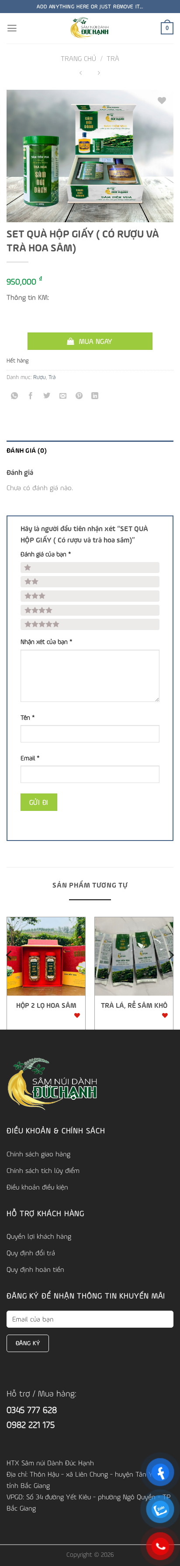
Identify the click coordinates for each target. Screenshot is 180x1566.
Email (30, 758)
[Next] (170, 972)
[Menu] (12, 28)
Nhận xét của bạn (47, 641)
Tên (28, 717)
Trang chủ (78, 58)
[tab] (90, 450)
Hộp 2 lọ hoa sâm (46, 1005)
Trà (113, 58)
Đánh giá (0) (27, 450)
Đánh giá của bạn (46, 554)
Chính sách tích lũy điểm (43, 1170)
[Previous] (9, 972)
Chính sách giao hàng (38, 1153)
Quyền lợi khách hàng (39, 1236)
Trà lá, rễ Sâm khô (134, 1005)
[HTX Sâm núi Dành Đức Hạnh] (90, 28)
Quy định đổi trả (31, 1252)
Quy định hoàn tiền (35, 1269)
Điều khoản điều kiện (37, 1187)
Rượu (39, 376)
